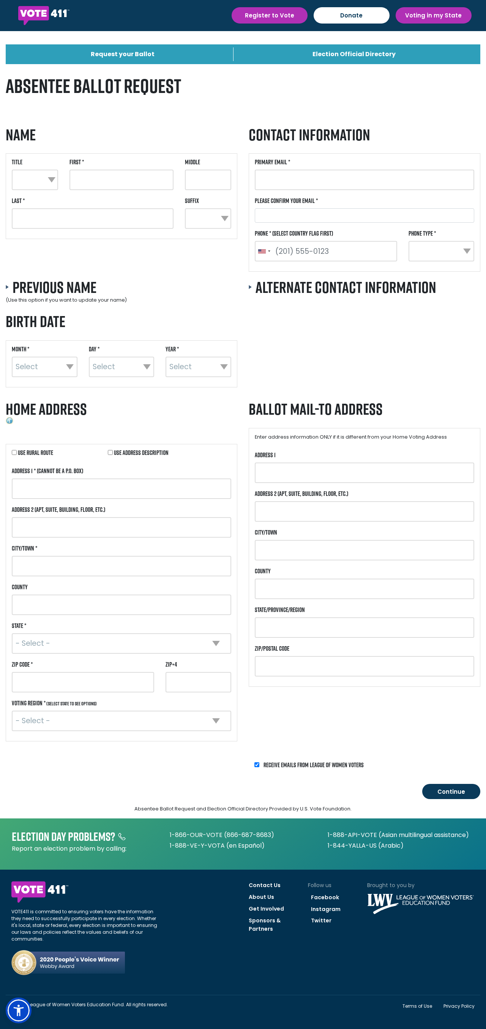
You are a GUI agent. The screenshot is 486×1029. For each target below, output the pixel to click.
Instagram (326, 909)
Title (17, 162)
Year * (172, 349)
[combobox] (264, 251)
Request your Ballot (123, 54)
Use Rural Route (35, 452)
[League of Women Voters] (420, 898)
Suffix (192, 201)
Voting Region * (54, 703)
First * (76, 162)
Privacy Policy (459, 1006)
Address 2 (58, 509)
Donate (351, 15)
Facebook (325, 897)
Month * (20, 349)
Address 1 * (47, 471)
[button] (19, 1010)
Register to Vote (269, 15)
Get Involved (266, 909)
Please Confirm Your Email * (286, 201)
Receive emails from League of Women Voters (313, 765)
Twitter (321, 920)
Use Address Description (141, 452)
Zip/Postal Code (272, 648)
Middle (192, 162)
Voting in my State (433, 15)
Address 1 (265, 455)
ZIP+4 (171, 664)
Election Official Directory (354, 54)
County (20, 587)
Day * (94, 349)
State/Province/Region (280, 610)
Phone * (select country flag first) (294, 233)
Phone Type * (422, 233)
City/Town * (24, 548)
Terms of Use (417, 1006)
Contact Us (265, 885)
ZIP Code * (22, 664)
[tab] (121, 291)
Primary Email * (272, 162)
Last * (18, 201)
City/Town (266, 532)
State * (19, 625)
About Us (261, 897)
